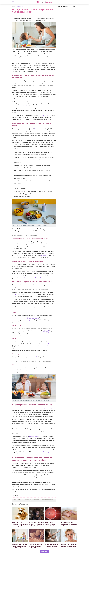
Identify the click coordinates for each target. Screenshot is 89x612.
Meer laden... (44, 551)
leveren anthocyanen (33, 317)
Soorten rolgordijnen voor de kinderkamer (51, 545)
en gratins (43, 255)
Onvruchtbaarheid (49, 521)
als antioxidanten (49, 344)
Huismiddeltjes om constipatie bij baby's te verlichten (69, 524)
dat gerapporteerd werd (35, 436)
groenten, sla (16, 294)
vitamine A (46, 331)
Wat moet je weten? (66, 543)
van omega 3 (22, 486)
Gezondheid (15, 521)
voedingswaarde (16, 309)
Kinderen (14, 6)
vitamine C (48, 333)
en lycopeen (30, 320)
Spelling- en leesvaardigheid (35, 543)
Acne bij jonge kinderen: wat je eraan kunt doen (69, 545)
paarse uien (35, 357)
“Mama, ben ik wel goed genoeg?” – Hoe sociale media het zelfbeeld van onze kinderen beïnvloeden (36, 524)
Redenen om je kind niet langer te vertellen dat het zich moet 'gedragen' (19, 546)
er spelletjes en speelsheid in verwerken (31, 278)
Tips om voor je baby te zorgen (68, 521)
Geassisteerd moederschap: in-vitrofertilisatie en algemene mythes (50, 524)
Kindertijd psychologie (34, 521)
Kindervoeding (20, 6)
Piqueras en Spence (44, 115)
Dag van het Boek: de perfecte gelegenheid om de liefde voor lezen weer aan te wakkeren (36, 546)
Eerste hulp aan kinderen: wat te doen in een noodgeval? (20, 524)
